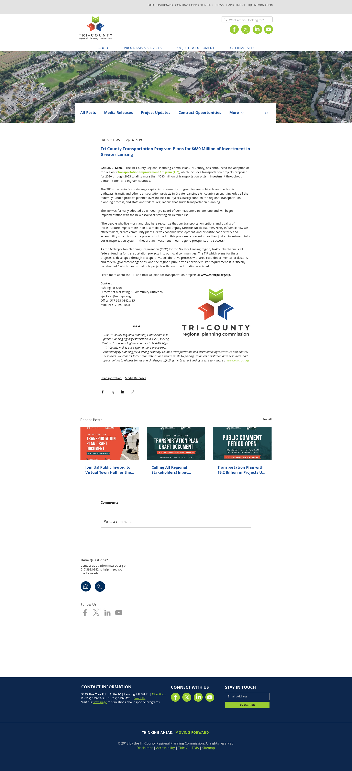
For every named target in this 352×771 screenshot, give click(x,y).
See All (267, 419)
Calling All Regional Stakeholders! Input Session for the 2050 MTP (174, 470)
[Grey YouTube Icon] (118, 612)
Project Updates (155, 112)
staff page (100, 702)
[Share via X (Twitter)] (112, 392)
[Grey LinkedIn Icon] (107, 612)
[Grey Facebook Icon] (85, 612)
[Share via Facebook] (102, 392)
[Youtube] (268, 29)
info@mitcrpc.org (111, 565)
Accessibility (165, 748)
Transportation (111, 378)
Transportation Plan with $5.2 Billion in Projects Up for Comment (241, 470)
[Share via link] (132, 392)
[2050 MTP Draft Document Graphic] (242, 443)
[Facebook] (234, 29)
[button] (142, 47)
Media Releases (118, 112)
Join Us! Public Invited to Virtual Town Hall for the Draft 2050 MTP (108, 470)
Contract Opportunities (199, 112)
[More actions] (248, 139)
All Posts (88, 112)
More (234, 112)
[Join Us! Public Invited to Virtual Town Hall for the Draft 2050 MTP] (109, 443)
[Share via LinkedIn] (122, 392)
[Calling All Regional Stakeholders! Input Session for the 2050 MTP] (176, 443)
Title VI (183, 748)
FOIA (195, 748)
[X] (246, 29)
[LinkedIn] (257, 29)
